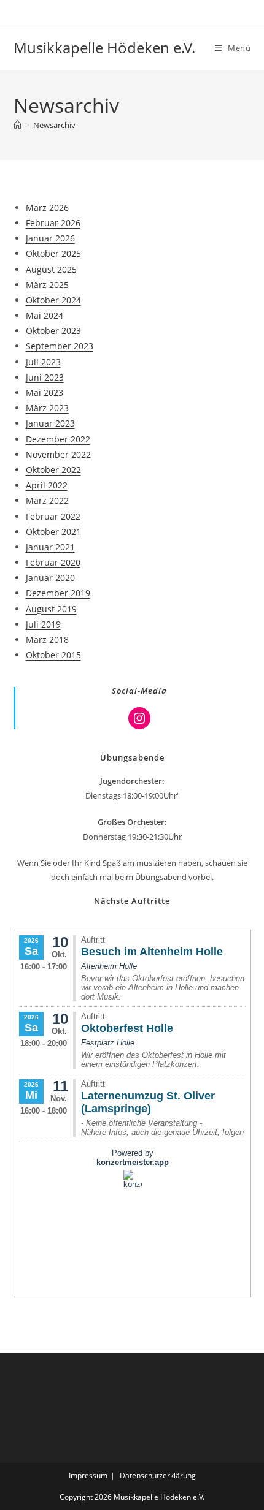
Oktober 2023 (53, 330)
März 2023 (47, 408)
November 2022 (58, 454)
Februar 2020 (53, 562)
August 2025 (51, 269)
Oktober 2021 (53, 531)
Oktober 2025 (53, 253)
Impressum (88, 1475)
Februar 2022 (53, 516)
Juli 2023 (43, 362)
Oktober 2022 (53, 470)
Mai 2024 (44, 315)
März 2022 (47, 500)
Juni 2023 (45, 377)
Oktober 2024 (53, 300)
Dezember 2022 (58, 439)
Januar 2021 (50, 547)
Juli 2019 (43, 624)
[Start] (17, 125)
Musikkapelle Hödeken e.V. (104, 47)
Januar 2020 (50, 577)
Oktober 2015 (53, 655)
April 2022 (47, 485)
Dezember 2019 (58, 593)
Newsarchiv (54, 125)
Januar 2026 (50, 238)
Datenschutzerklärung (158, 1475)
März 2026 (47, 207)
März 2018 (47, 639)
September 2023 (59, 346)
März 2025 (47, 284)
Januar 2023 (50, 423)
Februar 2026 (53, 223)
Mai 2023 (44, 392)
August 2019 (51, 609)
